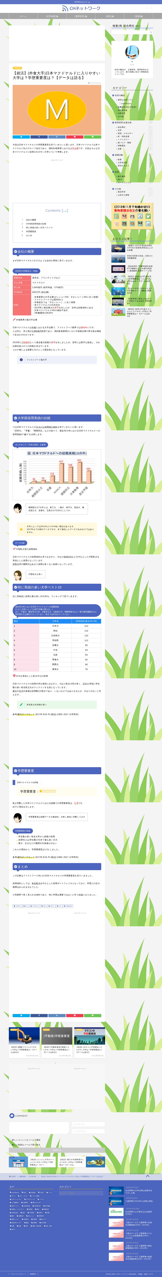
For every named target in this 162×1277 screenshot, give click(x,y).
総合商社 (134, 127)
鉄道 (26, 1226)
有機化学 (21, 1216)
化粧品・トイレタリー (18, 1209)
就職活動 (133, 155)
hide (65, 211)
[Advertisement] (57, 43)
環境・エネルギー (134, 133)
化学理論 (47, 1206)
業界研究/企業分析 (133, 122)
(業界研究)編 (81, 16)
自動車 (35, 1222)
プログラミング (30, 1199)
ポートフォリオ (134, 183)
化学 (134, 130)
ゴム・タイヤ (23, 1196)
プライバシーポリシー (18, 1274)
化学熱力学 (37, 1206)
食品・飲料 (49, 1226)
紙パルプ (43, 1219)
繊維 (27, 1222)
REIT (134, 180)
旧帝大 (52, 906)
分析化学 (134, 113)
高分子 (13, 1229)
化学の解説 (133, 95)
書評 (13, 1216)
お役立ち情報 (134, 195)
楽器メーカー (15, 1219)
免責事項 (33, 1274)
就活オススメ (134, 166)
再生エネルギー (37, 1202)
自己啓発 (43, 1222)
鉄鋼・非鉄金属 (36, 1226)
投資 (133, 172)
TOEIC (42, 1192)
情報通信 (134, 146)
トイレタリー (134, 139)
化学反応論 (134, 110)
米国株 (35, 1219)
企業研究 (18, 906)
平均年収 (31, 1212)
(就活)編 (110, 16)
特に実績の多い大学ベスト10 (39, 227)
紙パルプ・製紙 (134, 143)
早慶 (44, 906)
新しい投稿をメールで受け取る (26, 1145)
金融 (19, 1226)
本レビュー (31, 1216)
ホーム (23, 16)
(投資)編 (139, 16)
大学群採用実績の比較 (36, 224)
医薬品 (30, 1209)
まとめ (29, 235)
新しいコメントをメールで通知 (26, 1140)
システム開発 (35, 1196)
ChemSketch (126, 103)
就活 (26, 906)
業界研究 (41, 1216)
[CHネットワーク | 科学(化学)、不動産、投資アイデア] (81, 11)
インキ (50, 1192)
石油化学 (26, 1219)
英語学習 (134, 192)
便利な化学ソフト (134, 100)
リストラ (41, 1199)
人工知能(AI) (15, 1202)
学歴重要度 (31, 231)
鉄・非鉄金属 (134, 136)
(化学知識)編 (52, 16)
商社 (38, 1209)
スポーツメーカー (17, 1199)
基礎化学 (46, 1209)
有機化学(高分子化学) (134, 107)
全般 (134, 149)
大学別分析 (17, 68)
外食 (59, 906)
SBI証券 (33, 1192)
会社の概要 (31, 220)
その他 (134, 116)
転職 (134, 160)
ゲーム (13, 1196)
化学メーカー (15, 1206)
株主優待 (134, 176)
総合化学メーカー (17, 1222)
